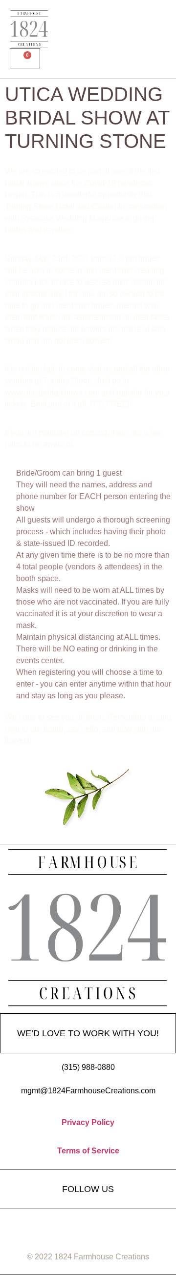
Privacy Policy (88, 1122)
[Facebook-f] (51, 1226)
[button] (157, 29)
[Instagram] (88, 1226)
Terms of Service (88, 1151)
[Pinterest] (124, 1226)
